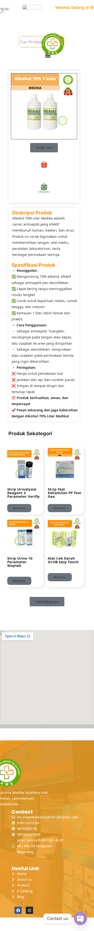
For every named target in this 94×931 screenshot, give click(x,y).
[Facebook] (18, 910)
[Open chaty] (80, 918)
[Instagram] (29, 910)
